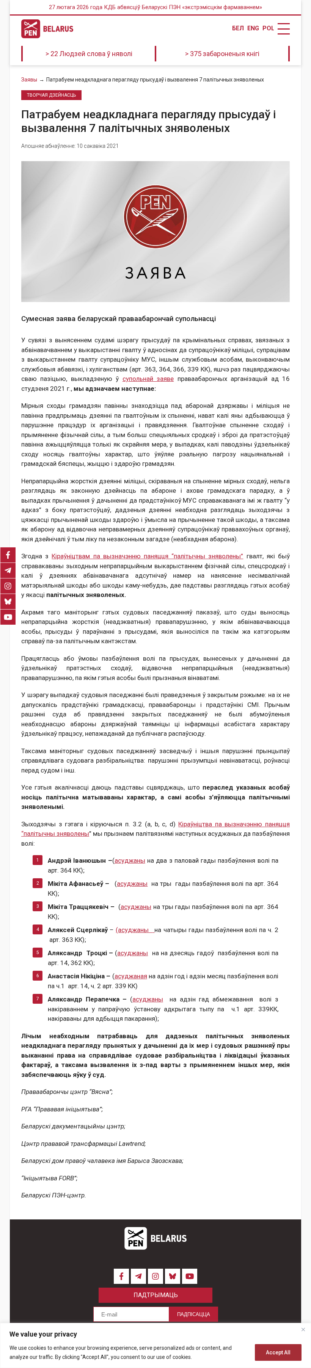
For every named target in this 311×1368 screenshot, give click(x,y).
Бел (237, 28)
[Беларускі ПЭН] (47, 28)
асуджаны (130, 860)
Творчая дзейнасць (51, 95)
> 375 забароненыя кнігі (222, 54)
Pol (268, 28)
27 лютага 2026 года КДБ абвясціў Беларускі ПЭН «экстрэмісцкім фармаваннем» (155, 7)
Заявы (29, 80)
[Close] (303, 1329)
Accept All (278, 1352)
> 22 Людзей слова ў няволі (89, 54)
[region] (155, 1345)
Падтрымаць (156, 1295)
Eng (253, 28)
